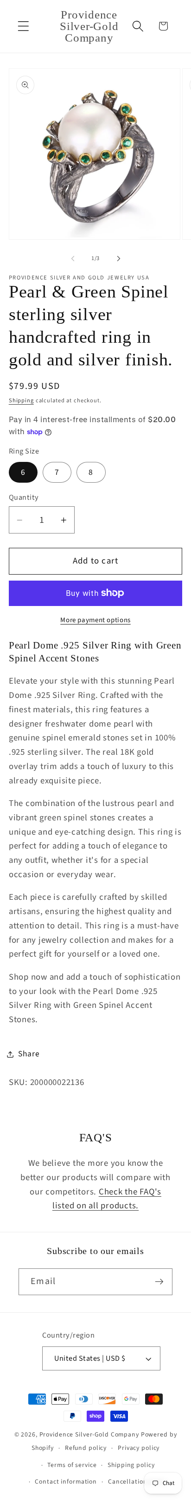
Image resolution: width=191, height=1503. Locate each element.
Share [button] (29, 1054)
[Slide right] (118, 258)
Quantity (24, 497)
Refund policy (86, 1448)
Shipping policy (131, 1465)
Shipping (21, 400)
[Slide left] (73, 258)
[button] (23, 26)
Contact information (66, 1481)
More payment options (95, 620)
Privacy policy (138, 1448)
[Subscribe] (159, 1281)
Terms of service (71, 1465)
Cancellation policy (137, 1481)
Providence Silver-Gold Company (89, 1434)
